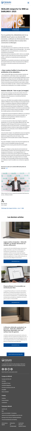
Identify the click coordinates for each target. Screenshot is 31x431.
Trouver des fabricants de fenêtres (9, 419)
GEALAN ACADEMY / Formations (9, 413)
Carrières (4, 381)
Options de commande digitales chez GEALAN (12, 415)
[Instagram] (6, 369)
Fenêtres (4, 398)
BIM (7, 168)
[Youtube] (8, 369)
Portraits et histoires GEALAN (8, 387)
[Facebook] (3, 369)
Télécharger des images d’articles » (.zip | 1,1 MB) (12, 208)
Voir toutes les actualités (15, 354)
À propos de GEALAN (6, 379)
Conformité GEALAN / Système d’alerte (22, 425)
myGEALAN (4, 409)
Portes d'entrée (5, 400)
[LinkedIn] (11, 369)
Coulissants (4, 402)
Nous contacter (5, 391)
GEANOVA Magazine (6, 385)
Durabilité (4, 389)
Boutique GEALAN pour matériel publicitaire (11, 417)
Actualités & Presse (6, 383)
